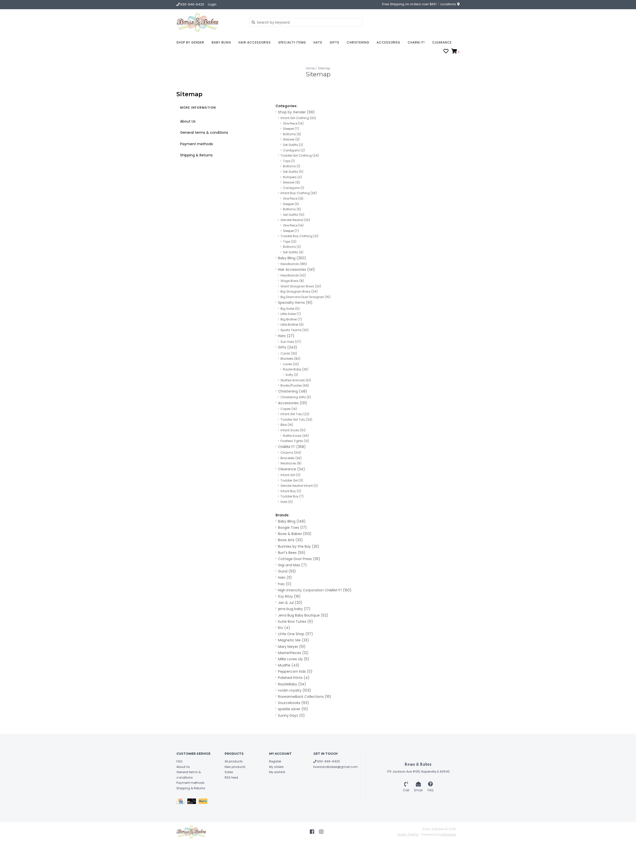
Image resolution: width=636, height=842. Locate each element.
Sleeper (291, 129)
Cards (288, 353)
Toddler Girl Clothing (299, 155)
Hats (318, 42)
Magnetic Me (293, 640)
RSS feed (231, 777)
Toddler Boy (292, 496)
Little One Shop (295, 633)
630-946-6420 (328, 761)
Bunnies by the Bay (298, 546)
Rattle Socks (296, 436)
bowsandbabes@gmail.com (335, 767)
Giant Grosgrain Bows (300, 286)
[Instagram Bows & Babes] (321, 831)
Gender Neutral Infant (299, 486)
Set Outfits (293, 172)
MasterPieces (293, 652)
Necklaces (290, 463)
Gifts (334, 42)
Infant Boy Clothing (298, 193)
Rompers (292, 177)
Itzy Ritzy (289, 596)
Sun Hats (290, 342)
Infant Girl (290, 475)
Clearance (442, 42)
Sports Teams (294, 330)
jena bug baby (294, 608)
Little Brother (292, 324)
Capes (288, 409)
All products (234, 761)
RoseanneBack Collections (304, 696)
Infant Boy (290, 491)
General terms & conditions (204, 132)
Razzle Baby (295, 369)
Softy (291, 375)
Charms (290, 452)
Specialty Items (292, 42)
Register (275, 761)
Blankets (290, 358)
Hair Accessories (254, 42)
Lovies (291, 364)
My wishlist (277, 772)
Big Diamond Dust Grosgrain (305, 297)
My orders (276, 767)
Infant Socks (293, 430)
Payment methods (196, 143)
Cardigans (294, 150)
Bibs (286, 425)
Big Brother (291, 319)
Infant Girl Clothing (298, 118)
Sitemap (324, 68)
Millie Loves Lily (293, 659)
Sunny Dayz (291, 715)
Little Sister (290, 314)
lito (284, 627)
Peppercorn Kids (295, 671)
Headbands (293, 264)
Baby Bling (221, 42)
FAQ (179, 761)
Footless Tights (294, 441)
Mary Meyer (292, 646)
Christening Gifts (295, 397)
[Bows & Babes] (209, 22)
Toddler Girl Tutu (296, 419)
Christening (358, 42)
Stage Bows (292, 281)
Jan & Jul (290, 602)
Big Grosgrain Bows (299, 291)
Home (310, 68)
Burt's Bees (291, 552)
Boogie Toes (292, 527)
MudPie (288, 665)
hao (284, 583)
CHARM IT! (416, 42)
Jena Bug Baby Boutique (303, 615)
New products (235, 767)
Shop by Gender (190, 42)
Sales (229, 772)
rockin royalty (294, 690)
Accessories (388, 42)
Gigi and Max (292, 565)
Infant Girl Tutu (294, 414)
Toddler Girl (291, 480)
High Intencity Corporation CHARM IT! (315, 590)
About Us (188, 121)
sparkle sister (293, 709)
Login (212, 4)
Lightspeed (447, 834)
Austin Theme (408, 834)
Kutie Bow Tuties (295, 621)
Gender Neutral (295, 220)
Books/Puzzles (294, 385)
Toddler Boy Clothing (299, 236)
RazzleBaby (292, 684)
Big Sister (290, 309)
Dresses (291, 139)
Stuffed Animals (295, 380)
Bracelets (291, 458)
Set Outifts (293, 145)
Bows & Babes (295, 533)
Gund (287, 571)
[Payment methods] (181, 802)
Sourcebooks (293, 702)
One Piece (293, 123)
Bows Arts (290, 539)
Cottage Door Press (299, 558)
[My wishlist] (445, 51)
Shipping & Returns (196, 155)
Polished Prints (294, 677)
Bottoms (292, 134)
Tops (289, 161)
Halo (285, 577)
